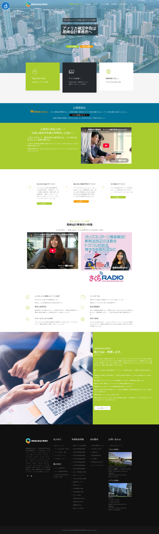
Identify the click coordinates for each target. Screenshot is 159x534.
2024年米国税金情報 (79, 449)
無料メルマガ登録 (78, 508)
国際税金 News (77, 505)
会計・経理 (60, 452)
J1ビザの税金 (77, 495)
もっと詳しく (44, 203)
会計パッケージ (59, 445)
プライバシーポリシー (97, 465)
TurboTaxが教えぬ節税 (79, 478)
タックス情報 (105, 4)
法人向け (87, 4)
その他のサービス (60, 458)
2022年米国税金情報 (79, 455)
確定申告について (78, 482)
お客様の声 (94, 452)
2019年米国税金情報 (79, 465)
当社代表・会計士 (96, 449)
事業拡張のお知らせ (97, 462)
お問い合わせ (123, 4)
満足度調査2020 (96, 455)
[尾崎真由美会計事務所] (28, 5)
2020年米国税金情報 (79, 462)
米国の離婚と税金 (78, 492)
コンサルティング (60, 455)
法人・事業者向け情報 (79, 472)
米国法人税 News (78, 501)
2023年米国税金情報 (79, 452)
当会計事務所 (97, 445)
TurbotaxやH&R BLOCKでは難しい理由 (60, 476)
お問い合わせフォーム (116, 445)
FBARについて (77, 485)
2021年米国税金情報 (79, 458)
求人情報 (94, 458)
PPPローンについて (79, 475)
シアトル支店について (79, 115)
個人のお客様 (86, 46)
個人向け (95, 4)
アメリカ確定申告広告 (61, 471)
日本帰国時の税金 (78, 488)
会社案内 (114, 4)
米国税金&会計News (79, 498)
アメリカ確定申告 (60, 468)
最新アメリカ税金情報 (79, 445)
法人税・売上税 (62, 449)
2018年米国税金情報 (79, 468)
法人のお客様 (72, 46)
